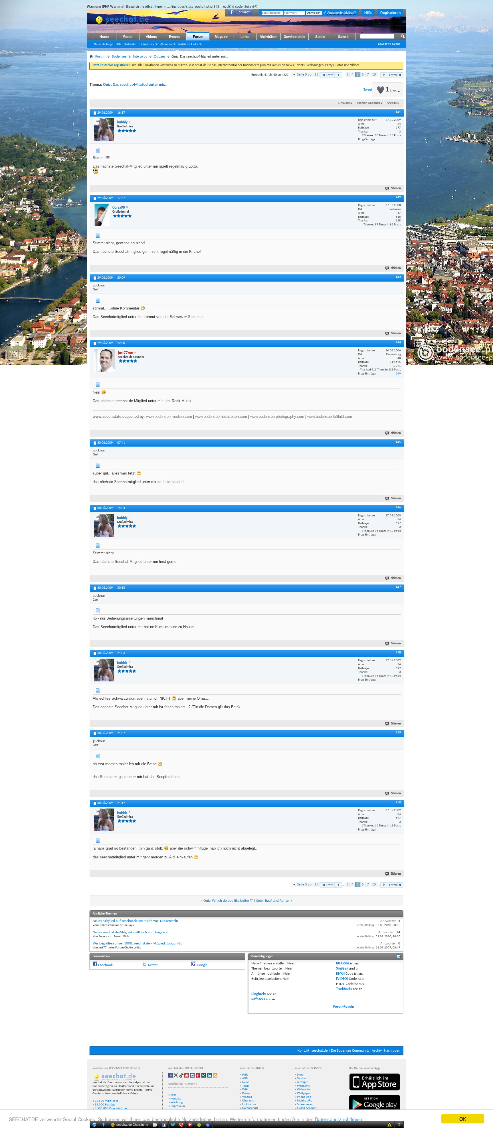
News (245, 1082)
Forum (198, 37)
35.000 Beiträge (105, 1104)
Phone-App (304, 1097)
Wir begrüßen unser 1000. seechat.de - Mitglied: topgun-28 (138, 943)
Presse (246, 1093)
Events (174, 37)
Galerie (343, 37)
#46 (398, 507)
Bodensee (119, 56)
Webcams (303, 1086)
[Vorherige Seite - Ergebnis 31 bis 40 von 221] (338, 75)
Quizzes (159, 56)
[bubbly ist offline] (104, 129)
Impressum (178, 1106)
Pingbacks (258, 994)
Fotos (127, 37)
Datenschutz (250, 1108)
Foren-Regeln (343, 1007)
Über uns (248, 1100)
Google (202, 965)
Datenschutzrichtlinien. (339, 1119)
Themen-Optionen (368, 103)
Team (245, 1086)
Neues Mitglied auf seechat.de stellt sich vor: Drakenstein (135, 921)
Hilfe (368, 13)
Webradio (303, 1089)
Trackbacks (344, 989)
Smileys (342, 968)
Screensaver (304, 1104)
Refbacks (258, 999)
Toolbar (302, 1078)
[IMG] (340, 974)
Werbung (177, 1102)
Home (104, 37)
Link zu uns (249, 1104)
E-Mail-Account (307, 1108)
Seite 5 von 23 (307, 74)
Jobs (173, 1095)
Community (147, 44)
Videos (151, 37)
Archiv (377, 1050)
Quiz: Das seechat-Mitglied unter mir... (135, 85)
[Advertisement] (246, 1029)
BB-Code (342, 963)
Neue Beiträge (103, 44)
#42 (398, 197)
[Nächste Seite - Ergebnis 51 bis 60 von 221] (383, 75)
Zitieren (396, 188)
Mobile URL (304, 1100)
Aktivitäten (268, 37)
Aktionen (166, 44)
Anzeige (392, 103)
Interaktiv (140, 56)
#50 (398, 802)
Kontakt (303, 1050)
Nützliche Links (188, 44)
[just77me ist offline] (104, 360)
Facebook (105, 965)
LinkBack (344, 103)
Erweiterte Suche (389, 43)
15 (374, 74)
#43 (398, 277)
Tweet (367, 89)
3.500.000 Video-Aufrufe (111, 1108)
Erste (329, 75)
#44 (398, 342)
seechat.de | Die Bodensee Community (340, 1050)
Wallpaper (303, 1093)
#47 (398, 587)
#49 (398, 732)
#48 (398, 652)
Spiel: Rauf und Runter (273, 901)
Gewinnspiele (294, 37)
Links (245, 37)
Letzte (393, 75)
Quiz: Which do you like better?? (228, 901)
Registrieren (390, 13)
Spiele (320, 37)
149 (398, 373)
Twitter (153, 965)
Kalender (130, 44)
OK (462, 1118)
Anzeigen (302, 1082)
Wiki (245, 1089)
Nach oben (392, 1050)
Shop (300, 1074)
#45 (398, 442)
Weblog (247, 1097)
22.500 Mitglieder (106, 1101)
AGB (245, 1078)
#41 (398, 112)
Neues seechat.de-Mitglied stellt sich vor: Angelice (130, 932)
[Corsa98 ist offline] (102, 214)
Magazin (221, 37)
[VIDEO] (342, 979)
